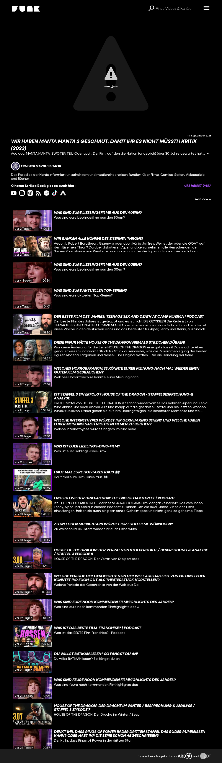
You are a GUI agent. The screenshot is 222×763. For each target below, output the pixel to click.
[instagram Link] (22, 193)
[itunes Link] (30, 193)
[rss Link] (38, 193)
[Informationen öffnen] (208, 154)
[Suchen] (151, 9)
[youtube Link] (13, 193)
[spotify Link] (46, 193)
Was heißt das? (197, 185)
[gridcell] (111, 220)
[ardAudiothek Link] (63, 193)
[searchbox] (178, 9)
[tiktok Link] (54, 193)
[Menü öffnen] (206, 8)
